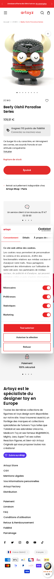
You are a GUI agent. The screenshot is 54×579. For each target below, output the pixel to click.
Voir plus (7, 151)
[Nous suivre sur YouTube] (34, 542)
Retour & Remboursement (18, 522)
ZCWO (15, 22)
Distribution (10, 492)
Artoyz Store (10, 465)
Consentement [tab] (10, 237)
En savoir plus (41, 4)
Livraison (8, 506)
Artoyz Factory (11, 486)
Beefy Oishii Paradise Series (32, 22)
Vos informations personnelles (21, 481)
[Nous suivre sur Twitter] (12, 542)
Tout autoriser (27, 328)
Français (40, 552)
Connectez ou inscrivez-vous (26, 132)
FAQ (5, 512)
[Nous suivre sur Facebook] (4, 542)
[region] (27, 361)
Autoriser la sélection (27, 337)
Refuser (27, 347)
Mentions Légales (13, 476)
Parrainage (9, 533)
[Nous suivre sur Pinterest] (27, 542)
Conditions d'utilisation (17, 517)
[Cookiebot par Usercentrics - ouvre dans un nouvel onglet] (38, 229)
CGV (6, 470)
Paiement (9, 501)
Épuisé (27, 170)
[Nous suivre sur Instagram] (19, 542)
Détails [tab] (26, 237)
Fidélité (7, 528)
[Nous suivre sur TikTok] (42, 542)
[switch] (46, 296)
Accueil (6, 22)
